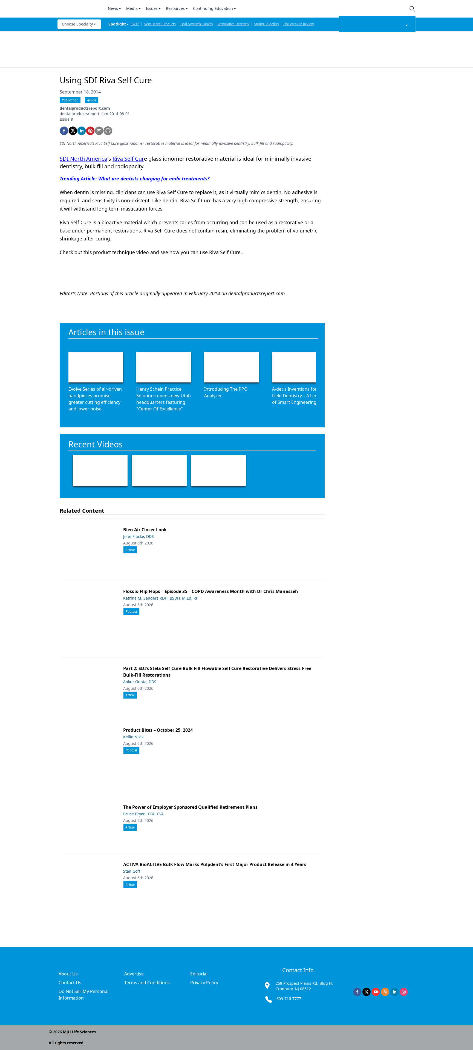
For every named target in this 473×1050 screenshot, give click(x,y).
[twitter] (72, 130)
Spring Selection (266, 24)
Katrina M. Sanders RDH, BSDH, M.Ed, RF (160, 598)
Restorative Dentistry (233, 24)
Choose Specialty (77, 24)
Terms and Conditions (147, 983)
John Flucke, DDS (138, 536)
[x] (366, 992)
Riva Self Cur (128, 158)
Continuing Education (213, 8)
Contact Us (70, 983)
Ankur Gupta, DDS (139, 681)
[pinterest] (90, 130)
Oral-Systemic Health (196, 24)
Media (132, 8)
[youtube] (376, 992)
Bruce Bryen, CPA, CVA (143, 813)
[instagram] (404, 992)
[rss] (385, 992)
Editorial (198, 974)
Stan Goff (131, 871)
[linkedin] (81, 130)
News (113, 8)
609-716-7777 (288, 998)
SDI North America (83, 158)
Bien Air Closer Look (145, 530)
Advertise (134, 974)
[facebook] (64, 130)
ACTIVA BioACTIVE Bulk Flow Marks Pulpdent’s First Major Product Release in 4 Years (214, 864)
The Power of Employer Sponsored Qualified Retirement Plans (190, 807)
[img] (79, 8)
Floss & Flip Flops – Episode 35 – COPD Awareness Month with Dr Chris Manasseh (210, 591)
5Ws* (135, 24)
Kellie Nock (133, 736)
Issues (152, 8)
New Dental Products (160, 24)
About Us (68, 974)
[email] (99, 130)
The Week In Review (298, 24)
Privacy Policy (204, 983)
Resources (175, 8)
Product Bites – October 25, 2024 (158, 730)
